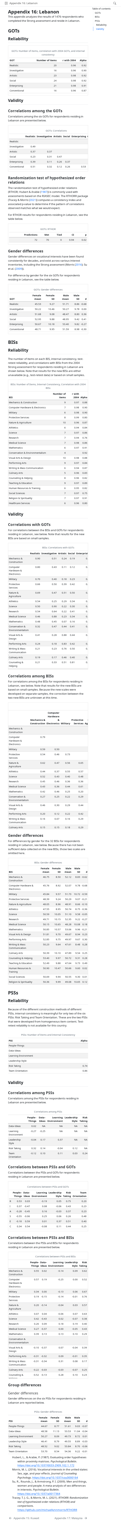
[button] (6, 3)
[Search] (112, 3)
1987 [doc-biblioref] (44, 192)
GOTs (98, 12)
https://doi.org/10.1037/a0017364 (38, 1493)
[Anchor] (31, 38)
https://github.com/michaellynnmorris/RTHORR (47, 1510)
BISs (97, 16)
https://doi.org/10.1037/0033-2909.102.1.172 (45, 1465)
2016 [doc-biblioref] (78, 264)
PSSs (97, 20)
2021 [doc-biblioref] (33, 200)
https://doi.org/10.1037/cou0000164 (55, 1477)
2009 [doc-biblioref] (19, 268)
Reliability (101, 24)
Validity (100, 28)
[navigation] (74, 3)
